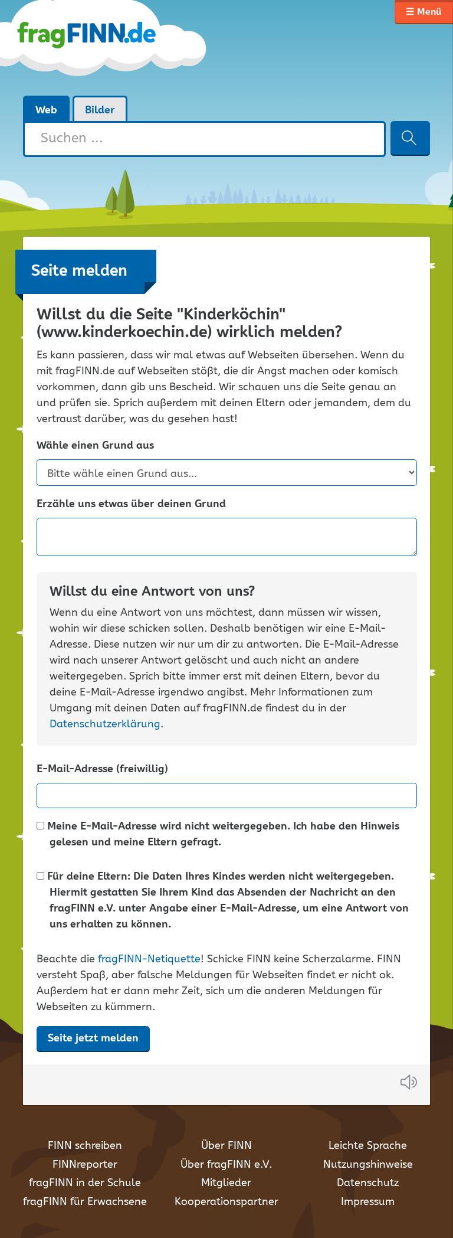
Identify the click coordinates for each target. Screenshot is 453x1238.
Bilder (100, 110)
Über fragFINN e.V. (226, 1165)
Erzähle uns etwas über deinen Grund (131, 504)
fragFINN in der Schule (85, 1183)
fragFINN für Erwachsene (85, 1202)
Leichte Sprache (368, 1146)
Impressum (368, 1202)
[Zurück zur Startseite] (116, 47)
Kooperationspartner (226, 1202)
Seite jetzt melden (93, 1038)
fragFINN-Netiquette (149, 959)
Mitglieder (226, 1183)
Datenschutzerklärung (105, 724)
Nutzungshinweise (368, 1165)
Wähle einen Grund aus (95, 446)
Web (46, 110)
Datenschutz (368, 1183)
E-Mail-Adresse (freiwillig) (102, 770)
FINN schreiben (85, 1146)
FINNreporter (84, 1165)
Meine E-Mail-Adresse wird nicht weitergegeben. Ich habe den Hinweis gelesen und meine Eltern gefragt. (221, 835)
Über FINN (226, 1146)
